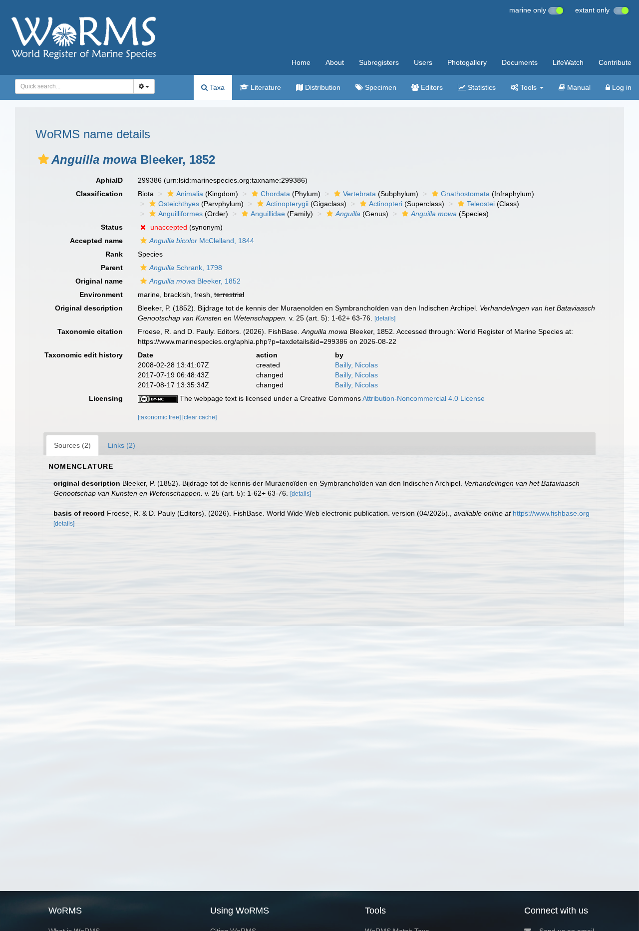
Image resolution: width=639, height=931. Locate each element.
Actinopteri (385, 204)
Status (112, 227)
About (334, 62)
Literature (265, 87)
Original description (89, 308)
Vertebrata (359, 194)
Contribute (615, 62)
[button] (43, 159)
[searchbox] (71, 86)
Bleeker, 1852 (195, 281)
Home (301, 62)
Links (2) (121, 445)
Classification (99, 194)
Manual (578, 87)
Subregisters (379, 62)
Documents (520, 62)
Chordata (275, 194)
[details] (384, 318)
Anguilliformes (180, 214)
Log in (621, 87)
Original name (99, 281)
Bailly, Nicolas (356, 365)
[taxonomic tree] (160, 417)
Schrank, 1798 (185, 268)
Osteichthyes (178, 204)
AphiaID (109, 180)
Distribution (321, 87)
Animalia (189, 194)
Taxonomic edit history (83, 355)
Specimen (379, 87)
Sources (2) (72, 445)
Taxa (216, 87)
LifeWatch (568, 62)
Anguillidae (268, 214)
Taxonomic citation (90, 331)
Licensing (106, 398)
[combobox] (74, 86)
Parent (112, 268)
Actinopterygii (287, 204)
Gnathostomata (465, 194)
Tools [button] (528, 87)
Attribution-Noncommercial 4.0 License (423, 398)
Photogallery (467, 62)
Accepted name (96, 241)
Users (423, 62)
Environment (101, 295)
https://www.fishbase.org (551, 513)
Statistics (481, 87)
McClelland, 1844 (201, 241)
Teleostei (481, 204)
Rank (114, 254)
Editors (431, 87)
